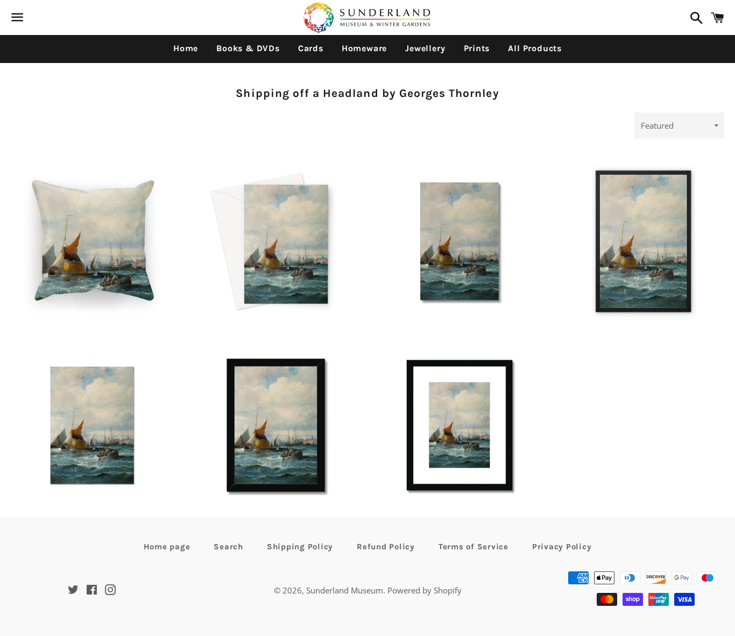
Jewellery (425, 48)
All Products (535, 48)
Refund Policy (386, 546)
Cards (310, 48)
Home (185, 48)
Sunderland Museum (344, 590)
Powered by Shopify (424, 590)
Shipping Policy (300, 546)
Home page (167, 546)
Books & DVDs (248, 48)
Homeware (364, 48)
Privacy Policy (562, 546)
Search (228, 546)
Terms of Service (473, 546)
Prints (477, 48)
